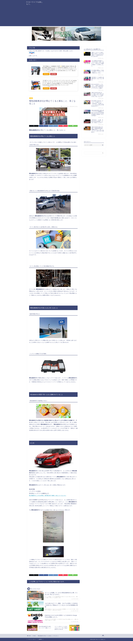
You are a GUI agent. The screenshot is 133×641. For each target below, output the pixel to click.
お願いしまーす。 (33, 55)
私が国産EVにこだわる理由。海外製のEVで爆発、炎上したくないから (47, 495)
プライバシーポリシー (32, 639)
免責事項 (40, 639)
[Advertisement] (66, 16)
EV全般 (31, 98)
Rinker (49, 71)
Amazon (46, 74)
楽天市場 (53, 74)
